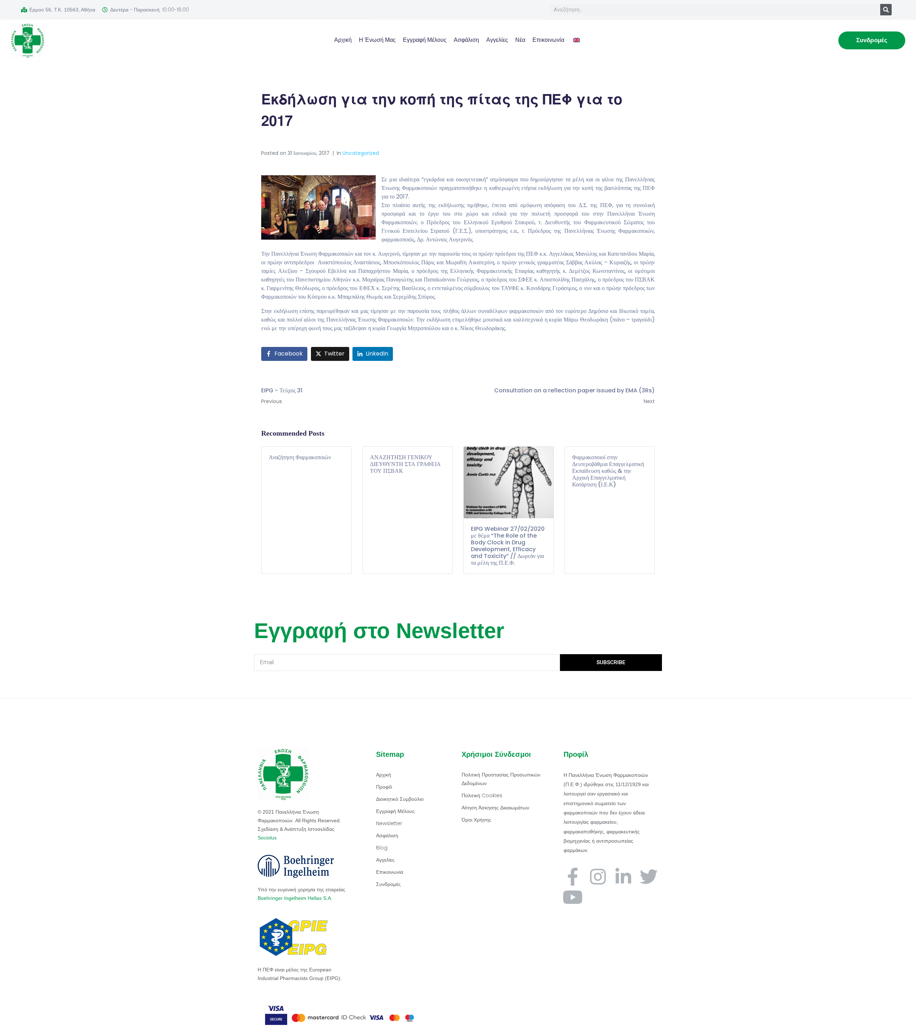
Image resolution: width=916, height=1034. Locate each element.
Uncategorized (360, 153)
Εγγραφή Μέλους (425, 40)
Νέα (520, 40)
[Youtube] (572, 897)
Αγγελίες (497, 40)
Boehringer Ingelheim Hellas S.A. (296, 898)
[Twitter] (649, 877)
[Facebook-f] (572, 877)
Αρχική (343, 40)
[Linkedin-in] (623, 877)
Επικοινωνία (548, 40)
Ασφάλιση (466, 40)
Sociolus (267, 838)
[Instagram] (598, 877)
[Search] (886, 9)
